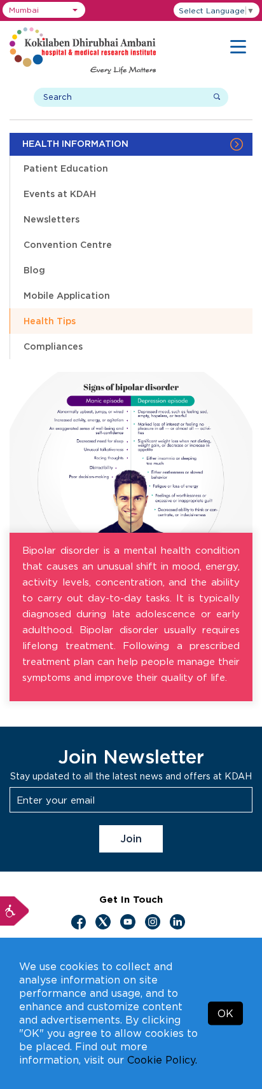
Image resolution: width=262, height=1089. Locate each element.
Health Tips (50, 320)
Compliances (53, 346)
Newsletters (51, 219)
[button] (44, 10)
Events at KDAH (60, 193)
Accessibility (14, 911)
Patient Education (66, 168)
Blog (34, 270)
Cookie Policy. (162, 1059)
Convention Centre (68, 244)
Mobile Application (67, 295)
